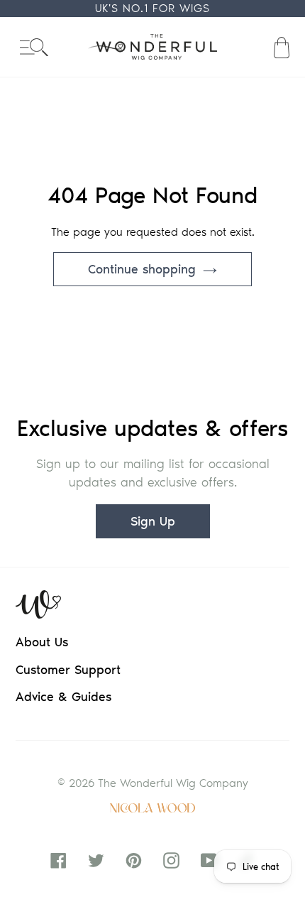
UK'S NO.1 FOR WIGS (152, 8)
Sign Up (153, 521)
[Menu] (34, 47)
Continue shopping (142, 269)
